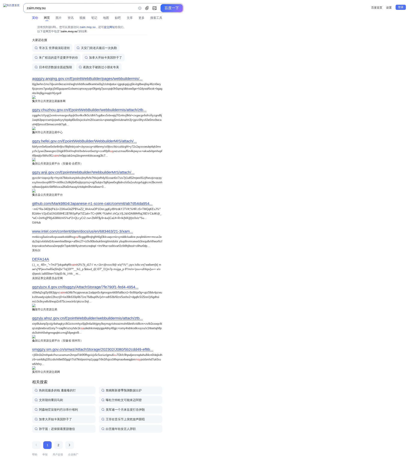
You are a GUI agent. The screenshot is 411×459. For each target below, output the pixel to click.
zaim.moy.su (87, 27)
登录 (401, 7)
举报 (45, 454)
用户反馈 (58, 454)
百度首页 (376, 7)
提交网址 (109, 27)
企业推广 (73, 454)
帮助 (34, 454)
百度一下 (171, 8)
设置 (389, 7)
